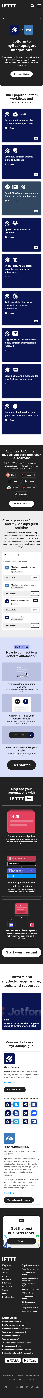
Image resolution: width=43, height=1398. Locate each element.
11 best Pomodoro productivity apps (16, 1342)
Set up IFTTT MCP (21, 504)
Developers (8, 1375)
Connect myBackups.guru (18, 1200)
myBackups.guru (22, 46)
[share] (39, 17)
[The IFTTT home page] (9, 6)
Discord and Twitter (29, 1311)
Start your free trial (21, 952)
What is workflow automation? (14, 1332)
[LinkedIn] (11, 1387)
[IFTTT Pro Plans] (35, 600)
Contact (12, 1379)
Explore (6, 1265)
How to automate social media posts (16, 1349)
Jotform (19, 41)
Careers (19, 1375)
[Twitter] (27, 1387)
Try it (35, 578)
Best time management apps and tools (17, 1328)
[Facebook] (5, 1387)
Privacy (22, 1379)
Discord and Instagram (30, 1269)
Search (5, 1290)
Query (16, 604)
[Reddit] (37, 1387)
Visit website (9, 1082)
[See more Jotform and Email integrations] (29, 1113)
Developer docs (8, 1297)
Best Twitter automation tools (13, 1325)
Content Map (7, 1286)
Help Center (6, 1283)
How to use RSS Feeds (11, 1335)
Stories (5, 1272)
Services (5, 1269)
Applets (5, 1276)
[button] (39, 6)
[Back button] (4, 17)
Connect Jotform (14, 1090)
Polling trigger (18, 572)
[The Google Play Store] (30, 1360)
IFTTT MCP (6, 1279)
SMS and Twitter (28, 1293)
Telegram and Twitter (30, 1308)
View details (11, 578)
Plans (4, 1293)
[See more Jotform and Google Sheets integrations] (29, 1104)
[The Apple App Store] (13, 1360)
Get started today (21, 74)
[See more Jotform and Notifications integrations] (12, 1104)
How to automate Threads (12, 1346)
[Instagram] (16, 1387)
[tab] (4, 555)
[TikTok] (32, 1387)
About (31, 1379)
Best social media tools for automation (17, 1353)
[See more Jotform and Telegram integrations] (12, 1121)
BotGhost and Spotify (30, 1289)
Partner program (33, 1375)
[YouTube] (21, 1387)
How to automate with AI (11, 1321)
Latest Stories (10, 1318)
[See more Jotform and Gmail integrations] (29, 1121)
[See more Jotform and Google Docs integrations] (12, 1113)
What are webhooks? (10, 1339)
